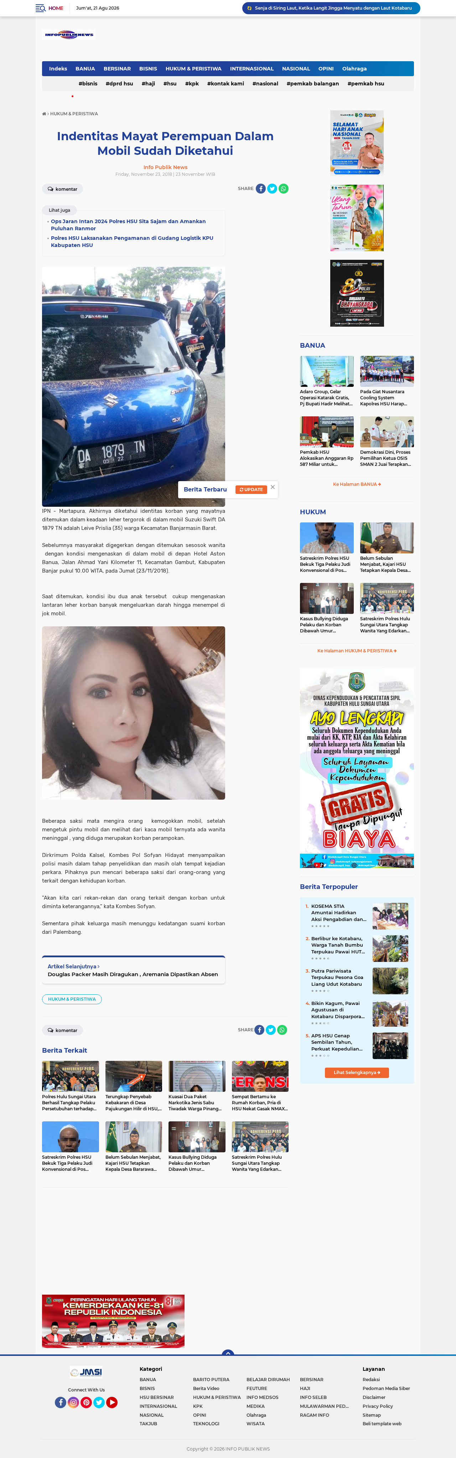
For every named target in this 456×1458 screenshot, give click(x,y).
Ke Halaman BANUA (355, 484)
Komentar (66, 189)
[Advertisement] (165, 1245)
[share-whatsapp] (284, 189)
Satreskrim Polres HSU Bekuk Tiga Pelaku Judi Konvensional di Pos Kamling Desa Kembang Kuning (326, 564)
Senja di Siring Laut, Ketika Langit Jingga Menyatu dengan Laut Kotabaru (333, 8)
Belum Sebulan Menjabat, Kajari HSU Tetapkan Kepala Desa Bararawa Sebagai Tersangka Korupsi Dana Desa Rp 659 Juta (386, 564)
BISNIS (148, 68)
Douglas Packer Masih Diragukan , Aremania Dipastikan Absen (133, 974)
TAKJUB (148, 1423)
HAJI (150, 83)
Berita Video (206, 1388)
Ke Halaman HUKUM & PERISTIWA (355, 650)
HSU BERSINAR (157, 1397)
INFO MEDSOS (263, 1397)
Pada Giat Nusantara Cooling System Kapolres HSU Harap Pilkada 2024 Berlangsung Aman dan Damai (385, 398)
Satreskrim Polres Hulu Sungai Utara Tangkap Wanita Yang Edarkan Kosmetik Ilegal (385, 625)
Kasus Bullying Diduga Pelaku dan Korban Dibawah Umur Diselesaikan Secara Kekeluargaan (324, 625)
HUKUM (313, 512)
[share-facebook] (261, 189)
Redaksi (371, 1379)
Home (55, 8)
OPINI (326, 68)
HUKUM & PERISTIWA (194, 68)
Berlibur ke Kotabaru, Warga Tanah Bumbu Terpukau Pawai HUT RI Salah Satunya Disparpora (337, 945)
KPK (194, 83)
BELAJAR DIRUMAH (268, 1379)
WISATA (256, 1423)
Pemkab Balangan (314, 83)
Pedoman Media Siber (386, 1388)
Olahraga (354, 68)
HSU (172, 83)
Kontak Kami (227, 83)
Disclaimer (374, 1397)
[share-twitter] (272, 189)
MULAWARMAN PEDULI (326, 1406)
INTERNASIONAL (252, 68)
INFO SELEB (313, 1397)
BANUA (85, 68)
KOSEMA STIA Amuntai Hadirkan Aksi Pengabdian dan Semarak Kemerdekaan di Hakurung (337, 912)
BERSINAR (117, 68)
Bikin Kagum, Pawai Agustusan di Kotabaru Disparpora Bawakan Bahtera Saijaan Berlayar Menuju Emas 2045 (336, 1010)
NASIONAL (296, 68)
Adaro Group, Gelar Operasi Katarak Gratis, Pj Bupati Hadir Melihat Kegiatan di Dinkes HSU (325, 398)
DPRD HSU (121, 83)
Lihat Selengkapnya (355, 1072)
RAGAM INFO (314, 1415)
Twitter (102, 1411)
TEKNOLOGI (206, 1423)
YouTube (116, 1411)
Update (253, 489)
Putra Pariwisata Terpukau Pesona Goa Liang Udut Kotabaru (337, 977)
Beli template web (382, 1423)
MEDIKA (256, 1406)
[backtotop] (228, 1355)
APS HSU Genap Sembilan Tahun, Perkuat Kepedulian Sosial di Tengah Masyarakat (335, 1042)
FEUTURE (257, 1388)
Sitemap (372, 1415)
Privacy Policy (378, 1406)
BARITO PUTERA (211, 1379)
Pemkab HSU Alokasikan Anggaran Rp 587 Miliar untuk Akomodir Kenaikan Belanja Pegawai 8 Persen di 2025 (326, 458)
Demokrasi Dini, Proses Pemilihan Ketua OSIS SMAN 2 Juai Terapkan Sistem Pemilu (385, 458)
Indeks (58, 68)
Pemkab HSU (367, 83)
